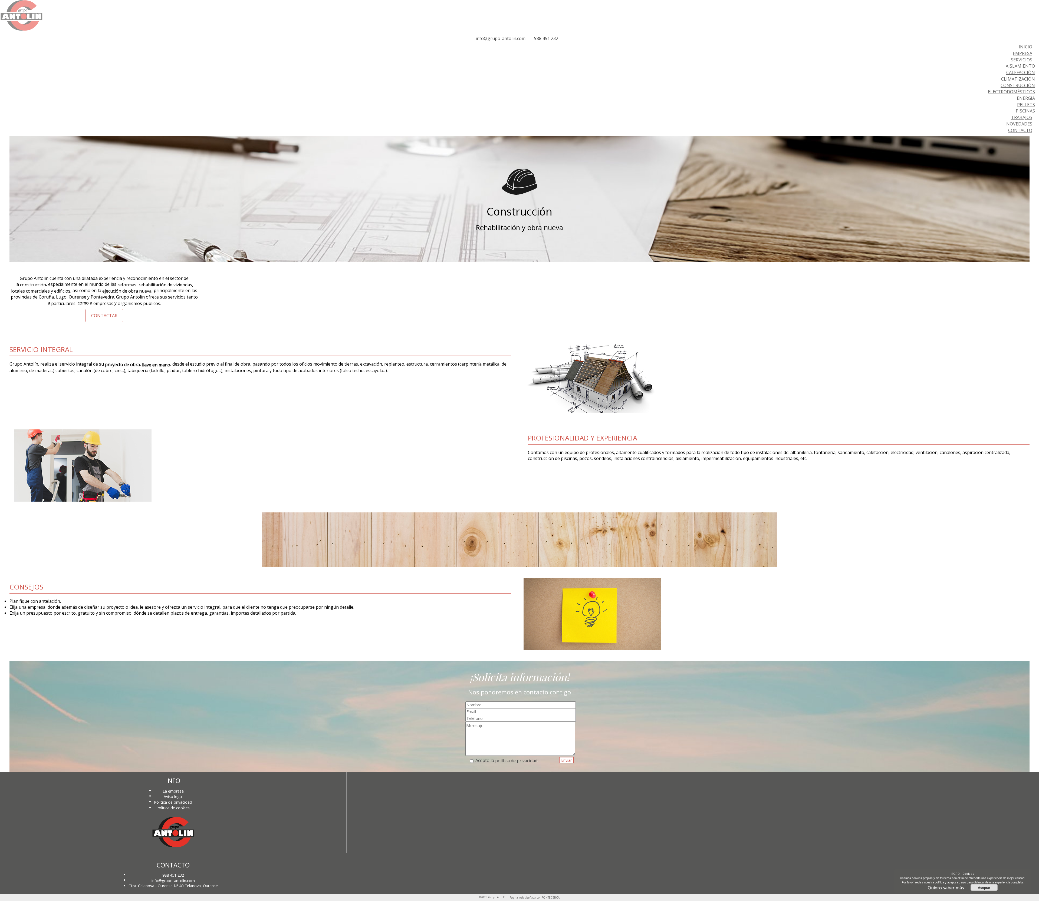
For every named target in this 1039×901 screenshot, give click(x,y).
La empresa (173, 790)
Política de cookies (173, 807)
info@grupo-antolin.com (500, 38)
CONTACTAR (104, 316)
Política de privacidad (173, 802)
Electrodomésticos (1011, 92)
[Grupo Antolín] (21, 29)
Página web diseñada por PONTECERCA (534, 897)
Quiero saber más (946, 888)
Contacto (1020, 130)
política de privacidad (516, 761)
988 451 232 (546, 38)
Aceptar (984, 887)
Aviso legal (173, 796)
